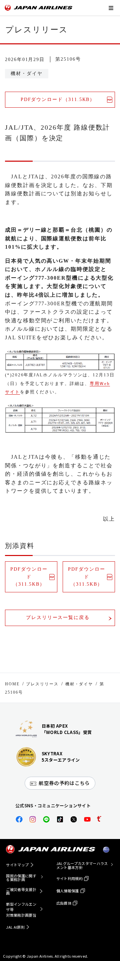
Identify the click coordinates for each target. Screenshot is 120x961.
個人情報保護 (67, 890)
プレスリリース (42, 684)
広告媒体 (63, 903)
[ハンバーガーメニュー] (111, 8)
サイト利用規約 (69, 878)
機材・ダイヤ (79, 684)
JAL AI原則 (15, 927)
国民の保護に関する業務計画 (21, 877)
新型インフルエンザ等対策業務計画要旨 (21, 909)
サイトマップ (17, 864)
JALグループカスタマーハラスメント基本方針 (82, 865)
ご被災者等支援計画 (21, 891)
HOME (12, 684)
